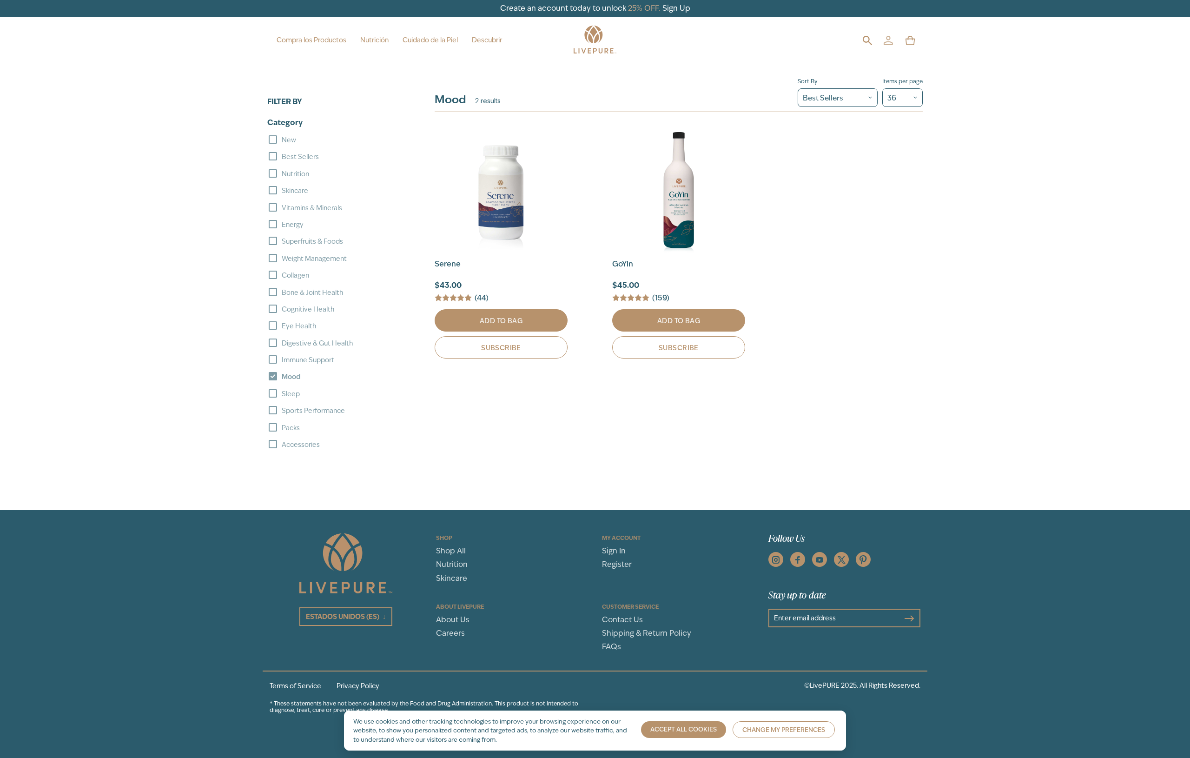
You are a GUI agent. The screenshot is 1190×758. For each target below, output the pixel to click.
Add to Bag (501, 321)
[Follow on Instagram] (775, 559)
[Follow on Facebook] (797, 559)
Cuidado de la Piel (430, 40)
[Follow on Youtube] (819, 559)
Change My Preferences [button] (783, 730)
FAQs (611, 647)
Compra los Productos (311, 40)
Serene (448, 264)
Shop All (451, 551)
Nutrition (452, 564)
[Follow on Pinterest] (863, 559)
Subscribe (501, 348)
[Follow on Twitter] (841, 559)
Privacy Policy (358, 686)
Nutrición (374, 40)
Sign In (614, 551)
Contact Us (622, 620)
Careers (450, 633)
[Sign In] (888, 40)
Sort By (808, 81)
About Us (452, 620)
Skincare (451, 578)
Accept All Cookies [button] (683, 729)
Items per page (902, 81)
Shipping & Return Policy (646, 633)
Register (617, 564)
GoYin (622, 264)
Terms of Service (295, 686)
